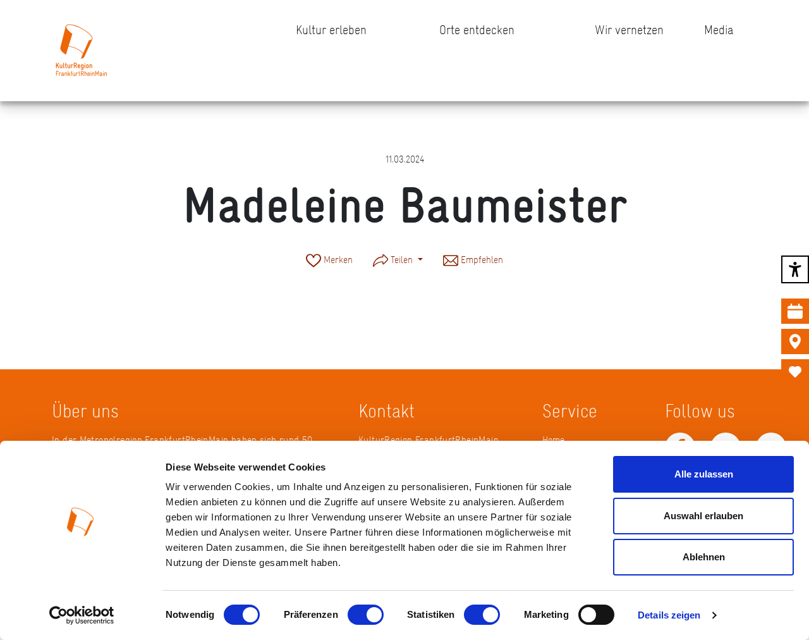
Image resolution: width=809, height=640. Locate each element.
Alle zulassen (703, 474)
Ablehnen (704, 556)
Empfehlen (480, 259)
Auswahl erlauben (703, 515)
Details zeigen (669, 615)
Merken (337, 259)
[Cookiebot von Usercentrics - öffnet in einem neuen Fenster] (82, 615)
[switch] (366, 615)
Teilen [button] (401, 259)
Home (553, 439)
